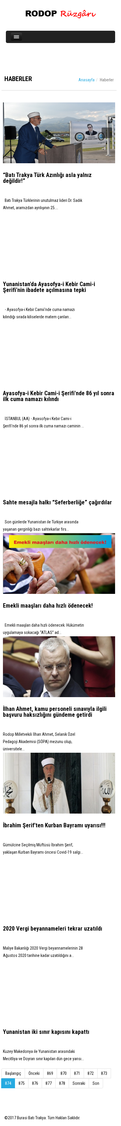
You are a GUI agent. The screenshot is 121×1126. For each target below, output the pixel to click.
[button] (11, 133)
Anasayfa (86, 80)
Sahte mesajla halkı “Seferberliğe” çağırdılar (57, 502)
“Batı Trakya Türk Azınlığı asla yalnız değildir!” (47, 177)
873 (104, 1073)
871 (77, 1073)
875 (22, 1083)
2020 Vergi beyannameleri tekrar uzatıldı (52, 928)
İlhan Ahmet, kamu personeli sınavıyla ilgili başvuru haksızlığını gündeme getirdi (55, 711)
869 (50, 1073)
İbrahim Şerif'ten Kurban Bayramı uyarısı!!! (54, 825)
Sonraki (79, 1083)
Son (96, 1083)
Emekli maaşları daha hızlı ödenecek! (48, 605)
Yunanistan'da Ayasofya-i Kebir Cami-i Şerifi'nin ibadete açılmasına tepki (49, 287)
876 (35, 1083)
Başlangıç (13, 1073)
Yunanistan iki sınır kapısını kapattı (46, 1031)
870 (63, 1073)
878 (62, 1083)
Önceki (34, 1073)
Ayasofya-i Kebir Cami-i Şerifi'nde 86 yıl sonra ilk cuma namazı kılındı (58, 396)
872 (91, 1073)
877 (49, 1083)
